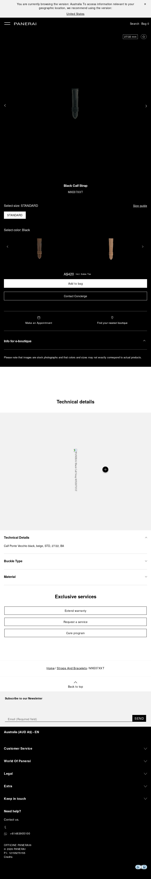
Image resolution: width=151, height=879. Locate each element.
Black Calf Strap (75, 186)
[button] (5, 106)
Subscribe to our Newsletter (23, 698)
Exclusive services (75, 596)
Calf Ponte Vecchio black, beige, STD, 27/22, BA (34, 546)
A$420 (69, 274)
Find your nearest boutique (112, 323)
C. (11, 819)
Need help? (12, 811)
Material (10, 576)
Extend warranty (76, 611)
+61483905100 (20, 833)
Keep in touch (15, 798)
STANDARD (15, 215)
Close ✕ (144, 4)
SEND (139, 718)
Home (50, 668)
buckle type (13, 561)
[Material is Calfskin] (105, 469)
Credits (8, 857)
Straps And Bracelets (72, 668)
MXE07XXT (75, 192)
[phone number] (75, 827)
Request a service (76, 622)
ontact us (12, 819)
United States (75, 14)
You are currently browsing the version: (49, 4)
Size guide (140, 206)
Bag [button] (145, 23)
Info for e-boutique (17, 341)
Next (143, 246)
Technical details (75, 401)
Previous (8, 246)
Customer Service (18, 748)
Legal (8, 773)
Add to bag (75, 283)
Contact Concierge (75, 296)
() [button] (21, 732)
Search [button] (134, 23)
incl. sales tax (83, 273)
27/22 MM (130, 36)
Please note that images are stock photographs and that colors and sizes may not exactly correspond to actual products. (73, 357)
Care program (75, 633)
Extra (8, 786)
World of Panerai (17, 761)
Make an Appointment (38, 323)
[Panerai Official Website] (25, 24)
